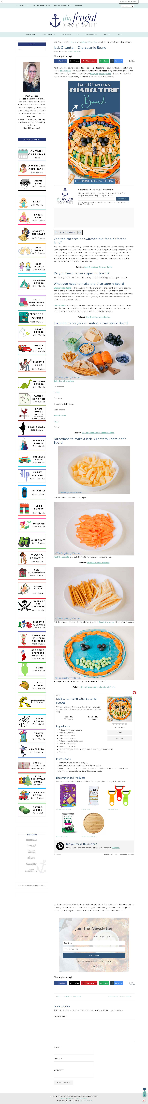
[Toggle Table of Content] (78, 232)
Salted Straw (60, 415)
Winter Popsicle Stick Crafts (119, 997)
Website (58, 1070)
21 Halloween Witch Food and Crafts (98, 687)
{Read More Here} (31, 128)
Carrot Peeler (60, 305)
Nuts (56, 421)
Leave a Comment (74, 51)
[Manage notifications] (143, 1100)
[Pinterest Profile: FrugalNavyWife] (61, 846)
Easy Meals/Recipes (87, 42)
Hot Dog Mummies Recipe (98, 317)
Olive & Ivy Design (86, 1101)
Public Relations (81, 1098)
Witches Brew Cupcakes (98, 562)
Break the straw (106, 622)
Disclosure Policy (67, 1098)
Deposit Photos (40, 885)
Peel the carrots (61, 557)
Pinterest (116, 848)
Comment (60, 1016)
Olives (57, 392)
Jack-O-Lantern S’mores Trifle (98, 267)
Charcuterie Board (62, 288)
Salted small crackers (64, 381)
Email (58, 1059)
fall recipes (65, 71)
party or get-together (100, 73)
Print (119, 732)
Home (73, 42)
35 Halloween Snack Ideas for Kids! (98, 432)
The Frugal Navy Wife (74, 20)
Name (58, 1047)
